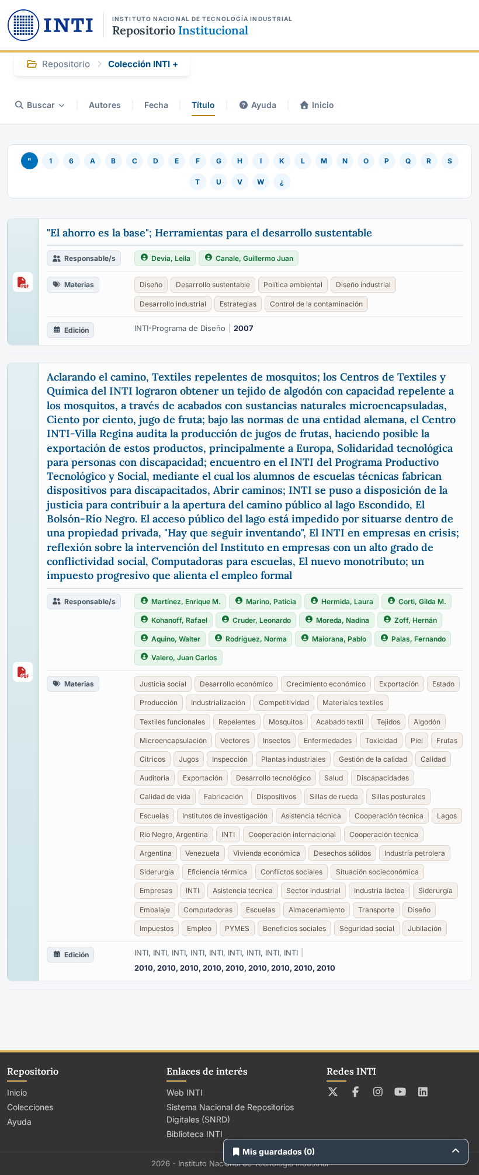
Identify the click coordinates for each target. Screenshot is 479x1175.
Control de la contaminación (316, 303)
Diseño (151, 284)
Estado (443, 683)
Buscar (41, 105)
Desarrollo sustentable (213, 284)
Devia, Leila (170, 258)
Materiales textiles (352, 702)
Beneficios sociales (294, 928)
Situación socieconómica (377, 871)
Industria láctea (379, 890)
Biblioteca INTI (194, 1134)
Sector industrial (313, 890)
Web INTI (184, 1092)
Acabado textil (339, 721)
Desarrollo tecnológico (273, 777)
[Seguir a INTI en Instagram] (378, 1091)
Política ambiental (292, 284)
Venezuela (202, 853)
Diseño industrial (363, 284)
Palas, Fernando (418, 638)
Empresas (156, 890)
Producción (159, 702)
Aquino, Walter (175, 638)
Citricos (152, 759)
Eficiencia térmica (217, 871)
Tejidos (388, 721)
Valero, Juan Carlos (184, 657)
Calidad (433, 759)
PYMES (237, 928)
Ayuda (263, 105)
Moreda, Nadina (342, 620)
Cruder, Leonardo (261, 620)
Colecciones (30, 1107)
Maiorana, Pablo (339, 638)
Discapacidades (382, 777)
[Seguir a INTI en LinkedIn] (423, 1091)
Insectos (276, 740)
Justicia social (163, 683)
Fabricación (223, 796)
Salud (333, 777)
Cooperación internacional (292, 834)
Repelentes (236, 721)
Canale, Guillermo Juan (254, 258)
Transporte (376, 909)
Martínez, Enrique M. (186, 601)
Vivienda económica (266, 853)
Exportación (399, 683)
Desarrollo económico (236, 683)
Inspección (230, 759)
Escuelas (154, 815)
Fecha (156, 105)
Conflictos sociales (291, 871)
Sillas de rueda (334, 796)
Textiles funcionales (172, 721)
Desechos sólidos (342, 853)
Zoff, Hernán (415, 620)
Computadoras (207, 909)
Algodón (427, 721)
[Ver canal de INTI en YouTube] (400, 1091)
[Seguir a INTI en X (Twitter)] (333, 1091)
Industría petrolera (414, 853)
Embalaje (155, 909)
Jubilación (425, 928)
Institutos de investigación (225, 815)
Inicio (323, 105)
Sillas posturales (398, 796)
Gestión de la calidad (373, 759)
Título (203, 105)
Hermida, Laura (347, 601)
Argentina (156, 853)
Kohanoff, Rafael (179, 620)
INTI (228, 834)
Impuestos (156, 928)
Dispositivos (276, 796)
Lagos (447, 815)
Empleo (199, 928)
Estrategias (238, 303)
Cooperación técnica (389, 815)
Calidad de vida (165, 796)
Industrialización (218, 702)
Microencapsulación (173, 740)
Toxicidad (381, 740)
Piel (417, 740)
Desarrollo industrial (173, 303)
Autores (105, 105)
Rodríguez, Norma (256, 638)
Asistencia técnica (311, 815)
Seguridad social (366, 928)
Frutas (446, 740)
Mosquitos (286, 721)
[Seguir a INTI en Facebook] (355, 1091)
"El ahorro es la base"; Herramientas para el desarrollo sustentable (209, 232)
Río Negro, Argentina (174, 834)
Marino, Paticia (271, 601)
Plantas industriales (293, 759)
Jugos (189, 759)
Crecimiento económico (326, 683)
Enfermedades (328, 740)
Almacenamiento (317, 909)
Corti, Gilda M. (422, 601)
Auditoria (154, 777)
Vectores (234, 740)
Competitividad (284, 702)
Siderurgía (157, 871)
